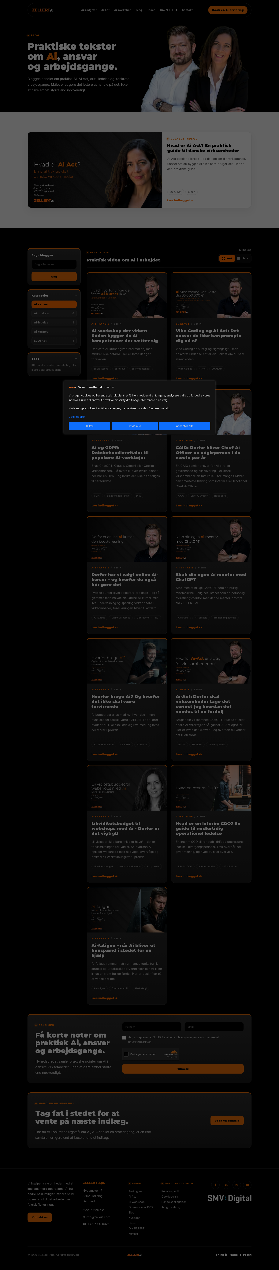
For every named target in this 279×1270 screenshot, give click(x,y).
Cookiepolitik (77, 416)
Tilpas (90, 426)
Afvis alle (135, 426)
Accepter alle (185, 426)
